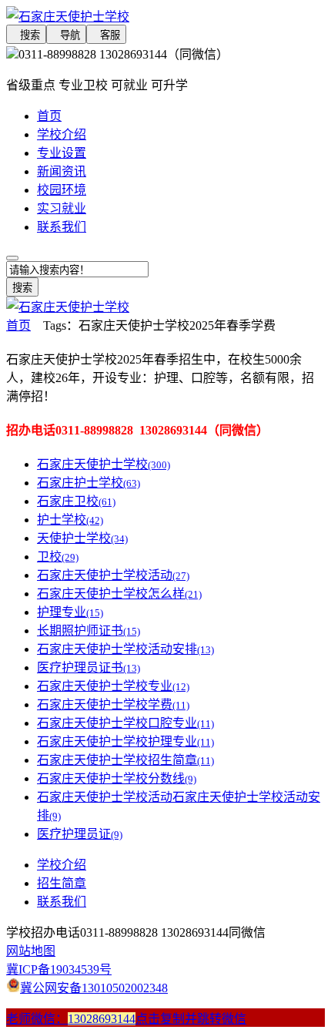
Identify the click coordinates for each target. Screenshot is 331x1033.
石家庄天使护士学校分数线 (116, 778)
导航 (66, 35)
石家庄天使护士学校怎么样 (119, 593)
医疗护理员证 (79, 833)
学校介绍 (61, 134)
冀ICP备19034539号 (59, 969)
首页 (49, 115)
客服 (106, 35)
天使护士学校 (82, 538)
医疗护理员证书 (88, 667)
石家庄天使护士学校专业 (113, 686)
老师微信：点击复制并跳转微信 (126, 1018)
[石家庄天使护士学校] (165, 15)
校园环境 (61, 189)
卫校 (58, 556)
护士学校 (70, 519)
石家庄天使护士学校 (103, 464)
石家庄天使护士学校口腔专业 (125, 722)
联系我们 (61, 226)
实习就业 (61, 208)
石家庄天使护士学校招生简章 (125, 759)
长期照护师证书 (88, 630)
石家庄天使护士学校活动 (113, 575)
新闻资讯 (61, 171)
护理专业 (70, 612)
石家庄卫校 (76, 501)
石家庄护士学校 (88, 482)
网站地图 (30, 951)
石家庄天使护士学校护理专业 (125, 741)
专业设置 (61, 152)
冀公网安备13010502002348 (94, 987)
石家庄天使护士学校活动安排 (125, 649)
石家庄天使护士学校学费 (113, 704)
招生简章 (61, 883)
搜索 (26, 35)
